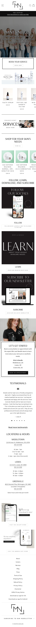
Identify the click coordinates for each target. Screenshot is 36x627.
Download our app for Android (18, 599)
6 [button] (25, 421)
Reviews (18, 565)
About (18, 558)
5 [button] (23, 421)
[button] (30, 5)
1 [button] (12, 421)
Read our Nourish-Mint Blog (18, 270)
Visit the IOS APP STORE (18, 524)
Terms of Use (18, 575)
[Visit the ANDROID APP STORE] (18, 539)
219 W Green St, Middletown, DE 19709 (18, 442)
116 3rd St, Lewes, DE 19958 (18, 465)
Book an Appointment (18, 372)
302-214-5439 (18, 445)
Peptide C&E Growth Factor (22, 104)
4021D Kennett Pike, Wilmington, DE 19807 (18, 484)
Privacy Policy (18, 585)
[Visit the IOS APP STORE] (18, 512)
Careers (18, 562)
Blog (18, 569)
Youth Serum (7, 102)
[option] (18, 37)
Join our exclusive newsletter (18, 313)
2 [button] (15, 421)
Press (18, 572)
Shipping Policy (18, 579)
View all (18, 146)
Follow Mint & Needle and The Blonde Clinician (18, 226)
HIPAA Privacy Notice (18, 592)
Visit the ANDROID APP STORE (18, 551)
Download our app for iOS (18, 596)
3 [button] (18, 421)
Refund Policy (18, 582)
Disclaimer (18, 589)
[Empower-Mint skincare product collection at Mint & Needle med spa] (18, 77)
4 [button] (20, 421)
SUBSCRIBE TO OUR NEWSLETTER (18, 618)
